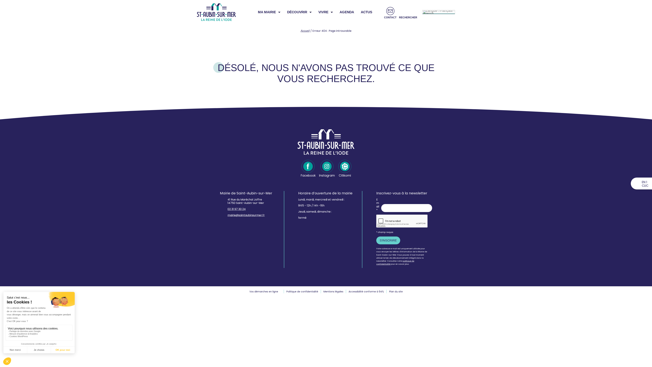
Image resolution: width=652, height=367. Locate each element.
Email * (377, 205)
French (428, 13)
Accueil (305, 30)
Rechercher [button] (408, 17)
